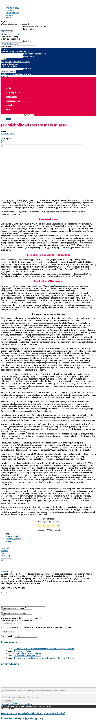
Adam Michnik (12, 536)
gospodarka (11, 10)
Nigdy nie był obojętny (31, 653)
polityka (9, 15)
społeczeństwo (12, 12)
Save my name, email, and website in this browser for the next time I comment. (38, 627)
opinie (8, 119)
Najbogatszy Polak (22, 651)
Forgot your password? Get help (15, 61)
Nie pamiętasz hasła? (10, 34)
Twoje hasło (28, 29)
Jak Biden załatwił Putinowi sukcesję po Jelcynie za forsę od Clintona (44, 648)
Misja (8, 5)
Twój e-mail (28, 41)
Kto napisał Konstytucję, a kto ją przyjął (22, 718)
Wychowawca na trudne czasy (27, 656)
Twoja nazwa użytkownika (34, 26)
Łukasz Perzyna (8, 134)
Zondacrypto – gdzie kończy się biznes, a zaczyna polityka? (33, 713)
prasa (8, 541)
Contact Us (7, 700)
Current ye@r (7, 636)
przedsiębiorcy (12, 8)
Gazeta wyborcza (13, 539)
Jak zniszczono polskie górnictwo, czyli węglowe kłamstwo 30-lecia (44, 658)
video (8, 17)
